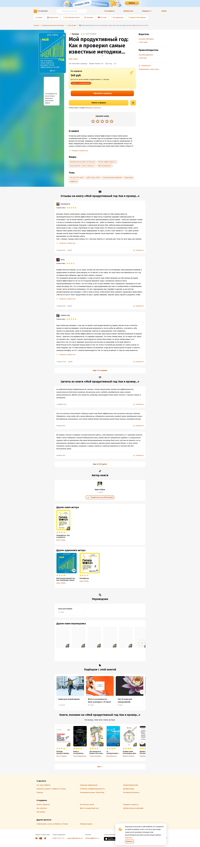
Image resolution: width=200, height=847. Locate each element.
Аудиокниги (53, 17)
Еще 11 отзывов (100, 370)
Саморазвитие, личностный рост (82, 166)
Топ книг (103, 17)
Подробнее (128, 838)
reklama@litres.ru (92, 838)
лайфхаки (73, 181)
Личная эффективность (107, 162)
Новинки (90, 17)
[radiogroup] (102, 121)
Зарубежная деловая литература (82, 162)
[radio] (93, 121)
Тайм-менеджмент (105, 166)
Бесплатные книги (72, 17)
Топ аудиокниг (118, 17)
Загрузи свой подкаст (138, 17)
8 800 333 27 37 (58, 838)
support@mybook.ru (74, 838)
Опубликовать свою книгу (149, 69)
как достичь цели (76, 178)
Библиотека (128, 11)
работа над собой (93, 178)
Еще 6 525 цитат (100, 464)
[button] (142, 643)
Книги (40, 17)
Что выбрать (109, 11)
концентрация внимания (112, 178)
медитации (129, 178)
